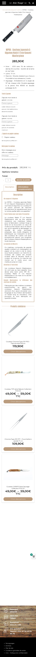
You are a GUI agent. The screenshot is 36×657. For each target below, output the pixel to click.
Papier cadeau (9, 137)
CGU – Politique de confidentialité (17, 653)
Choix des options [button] (18, 351)
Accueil (5, 10)
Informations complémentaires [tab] (25, 188)
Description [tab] (9, 187)
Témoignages (10, 643)
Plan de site (9, 648)
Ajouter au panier (23, 180)
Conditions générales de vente (16, 650)
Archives (8, 645)
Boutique (12, 10)
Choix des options (18, 401)
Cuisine (18, 10)
